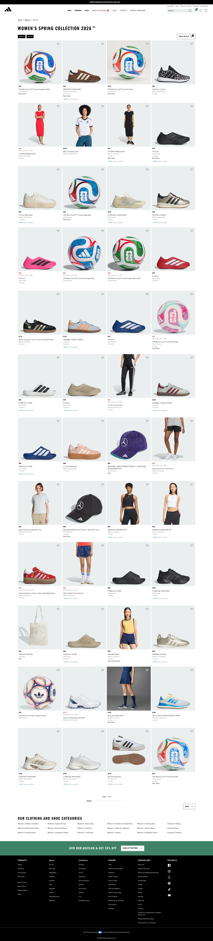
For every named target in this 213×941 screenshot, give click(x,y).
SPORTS (123, 11)
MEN (69, 11)
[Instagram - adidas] (181, 872)
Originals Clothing (174, 833)
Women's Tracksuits (85, 833)
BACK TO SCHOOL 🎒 (100, 11)
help (177, 6)
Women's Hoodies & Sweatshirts (120, 824)
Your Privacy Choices (91, 932)
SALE (115, 11)
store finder (170, 6)
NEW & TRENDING (137, 11)
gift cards (196, 6)
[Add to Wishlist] (58, 44)
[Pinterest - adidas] (181, 884)
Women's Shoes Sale (86, 824)
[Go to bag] (206, 10)
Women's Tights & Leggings (118, 828)
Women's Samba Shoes (27, 833)
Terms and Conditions (122, 932)
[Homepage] (8, 9)
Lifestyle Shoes (173, 828)
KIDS (87, 11)
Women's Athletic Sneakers (28, 824)
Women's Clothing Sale (146, 824)
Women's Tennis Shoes (146, 828)
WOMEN (78, 11)
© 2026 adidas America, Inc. (106, 938)
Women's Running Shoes (57, 828)
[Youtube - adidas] (181, 896)
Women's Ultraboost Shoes (58, 833)
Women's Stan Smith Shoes (28, 828)
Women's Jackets (114, 833)
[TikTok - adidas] (181, 890)
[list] (96, 36)
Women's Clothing (85, 828)
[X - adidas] (181, 878)
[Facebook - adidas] (181, 866)
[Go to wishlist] (200, 10)
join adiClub (204, 6)
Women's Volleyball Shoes (147, 833)
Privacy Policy (109, 932)
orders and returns (185, 6)
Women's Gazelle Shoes (57, 824)
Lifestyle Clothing (174, 824)
